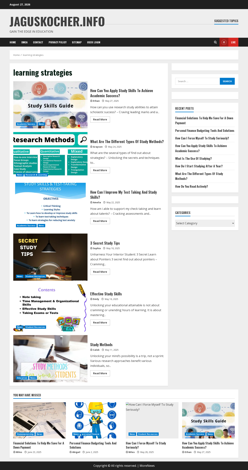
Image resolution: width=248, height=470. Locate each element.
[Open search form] (215, 42)
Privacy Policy (57, 42)
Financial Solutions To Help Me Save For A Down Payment (38, 445)
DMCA (24, 42)
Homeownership (25, 434)
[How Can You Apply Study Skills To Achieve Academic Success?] (208, 420)
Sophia (97, 248)
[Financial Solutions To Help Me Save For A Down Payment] (39, 420)
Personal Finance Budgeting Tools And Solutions (204, 130)
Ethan (96, 100)
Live (233, 42)
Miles (19, 452)
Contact (38, 42)
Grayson (98, 146)
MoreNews (147, 466)
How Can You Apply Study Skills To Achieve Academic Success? (50, 104)
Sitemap (77, 42)
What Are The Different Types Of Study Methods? (50, 155)
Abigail (76, 452)
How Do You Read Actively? (191, 186)
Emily (96, 299)
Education (22, 378)
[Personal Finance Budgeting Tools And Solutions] (96, 420)
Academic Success (26, 124)
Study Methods (50, 358)
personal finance (90, 434)
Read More (101, 120)
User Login (93, 42)
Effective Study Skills (50, 307)
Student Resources (35, 276)
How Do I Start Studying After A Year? (199, 166)
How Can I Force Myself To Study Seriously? (202, 138)
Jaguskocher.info (57, 21)
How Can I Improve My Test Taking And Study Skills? (50, 206)
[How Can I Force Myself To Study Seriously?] (152, 420)
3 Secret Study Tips (50, 257)
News (41, 124)
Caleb (96, 349)
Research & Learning (36, 175)
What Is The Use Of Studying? (193, 158)
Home (13, 42)
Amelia (97, 202)
